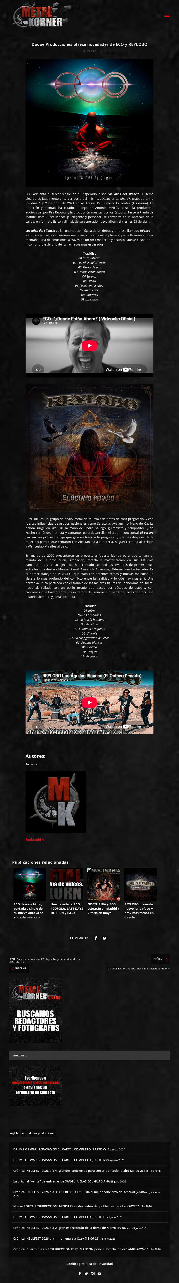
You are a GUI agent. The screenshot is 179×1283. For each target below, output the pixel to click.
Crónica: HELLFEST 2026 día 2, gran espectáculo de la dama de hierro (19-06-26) (72, 1228)
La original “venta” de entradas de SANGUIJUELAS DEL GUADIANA (61, 1181)
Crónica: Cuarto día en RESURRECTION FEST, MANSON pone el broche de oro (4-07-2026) (79, 1249)
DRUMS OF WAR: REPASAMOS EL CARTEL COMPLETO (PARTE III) (59, 1217)
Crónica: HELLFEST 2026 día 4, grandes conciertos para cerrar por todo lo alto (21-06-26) (79, 1171)
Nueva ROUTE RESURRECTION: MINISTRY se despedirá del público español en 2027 (74, 1206)
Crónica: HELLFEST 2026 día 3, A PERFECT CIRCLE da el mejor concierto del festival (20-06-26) (81, 1192)
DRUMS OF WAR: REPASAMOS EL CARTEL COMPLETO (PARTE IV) (60, 1160)
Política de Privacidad (97, 1264)
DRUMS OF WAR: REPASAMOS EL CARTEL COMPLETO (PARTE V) (59, 1149)
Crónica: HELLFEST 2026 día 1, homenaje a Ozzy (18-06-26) (56, 1238)
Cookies (72, 1264)
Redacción (35, 839)
